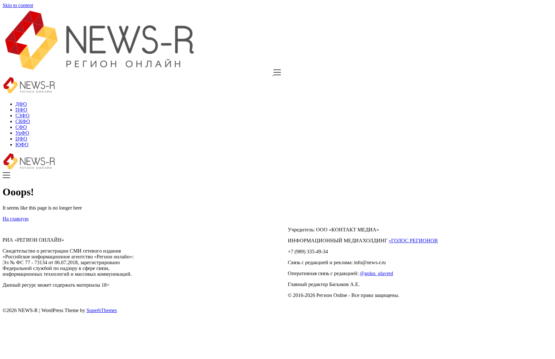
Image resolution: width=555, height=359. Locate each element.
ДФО (21, 104)
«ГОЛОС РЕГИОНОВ (413, 240)
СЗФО (22, 115)
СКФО (22, 121)
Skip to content (18, 5)
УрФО (22, 133)
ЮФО (22, 144)
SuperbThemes (101, 310)
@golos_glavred (376, 273)
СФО (21, 127)
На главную (16, 218)
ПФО (21, 109)
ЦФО (21, 138)
